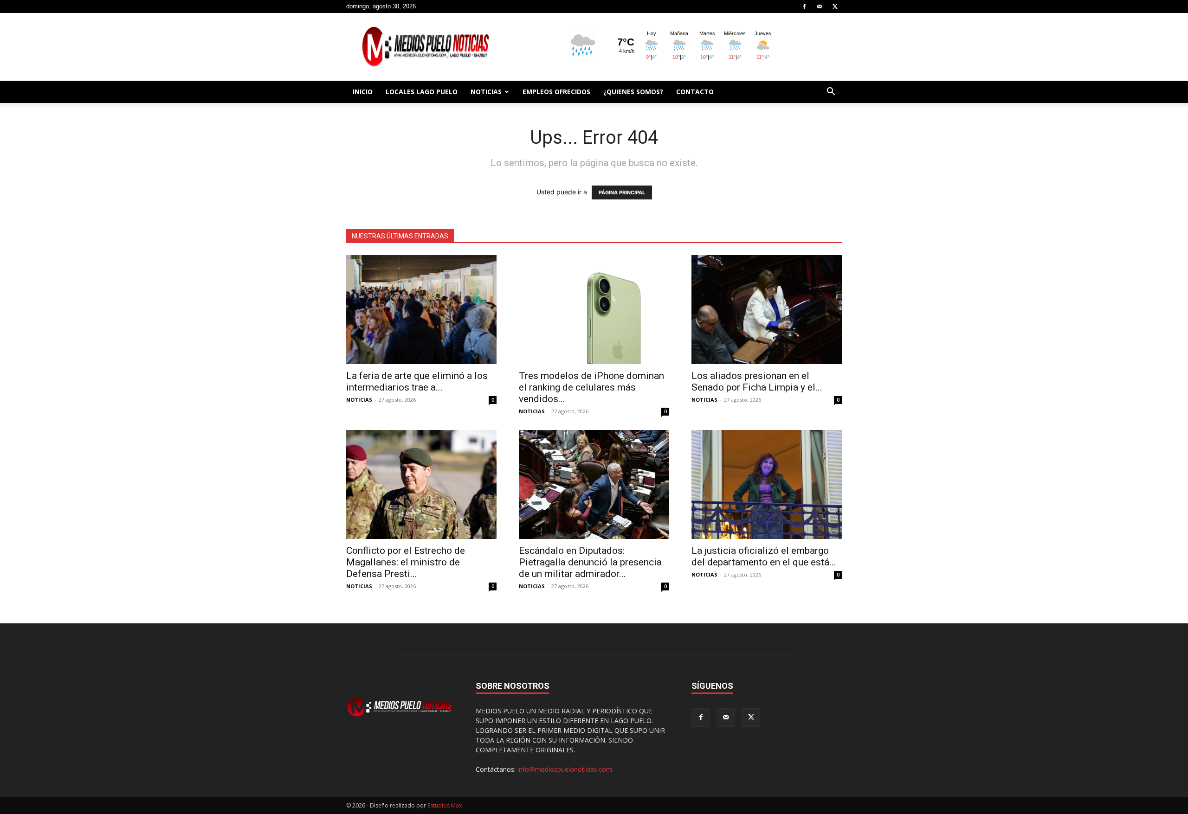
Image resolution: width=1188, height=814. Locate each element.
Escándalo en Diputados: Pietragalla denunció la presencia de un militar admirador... (590, 562)
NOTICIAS (486, 91)
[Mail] (819, 6)
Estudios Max (444, 805)
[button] (831, 92)
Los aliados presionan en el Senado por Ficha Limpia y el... (756, 381)
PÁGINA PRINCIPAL (622, 192)
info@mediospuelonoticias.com (564, 769)
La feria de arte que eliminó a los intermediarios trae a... (417, 381)
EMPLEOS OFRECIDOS (556, 91)
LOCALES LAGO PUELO (422, 91)
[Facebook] (804, 6)
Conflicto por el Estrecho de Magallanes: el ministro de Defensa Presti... (405, 562)
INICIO (363, 91)
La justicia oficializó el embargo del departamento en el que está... (763, 556)
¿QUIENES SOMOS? (633, 91)
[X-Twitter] (835, 6)
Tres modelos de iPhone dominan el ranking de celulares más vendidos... (591, 387)
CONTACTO (695, 91)
